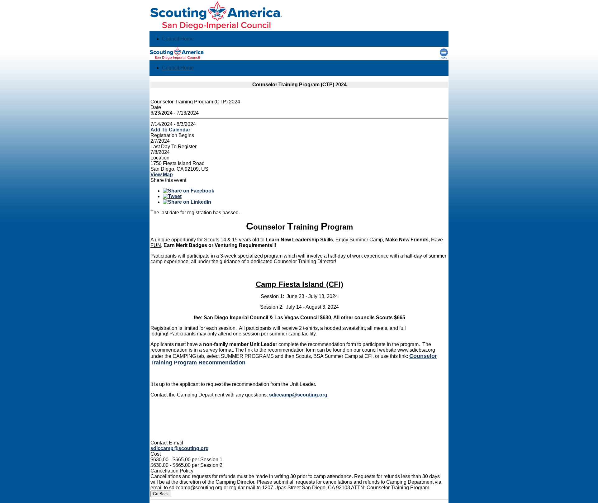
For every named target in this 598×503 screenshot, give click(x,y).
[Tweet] (172, 196)
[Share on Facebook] (188, 190)
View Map (161, 174)
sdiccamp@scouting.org (299, 394)
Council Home (178, 38)
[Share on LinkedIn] (187, 202)
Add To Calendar (170, 129)
